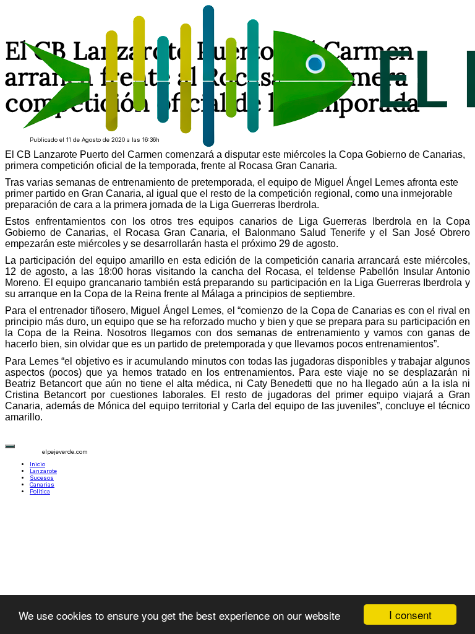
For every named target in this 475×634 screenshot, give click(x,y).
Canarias (42, 484)
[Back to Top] (10, 446)
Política (40, 491)
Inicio (37, 464)
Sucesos (42, 477)
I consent (410, 614)
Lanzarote (43, 470)
